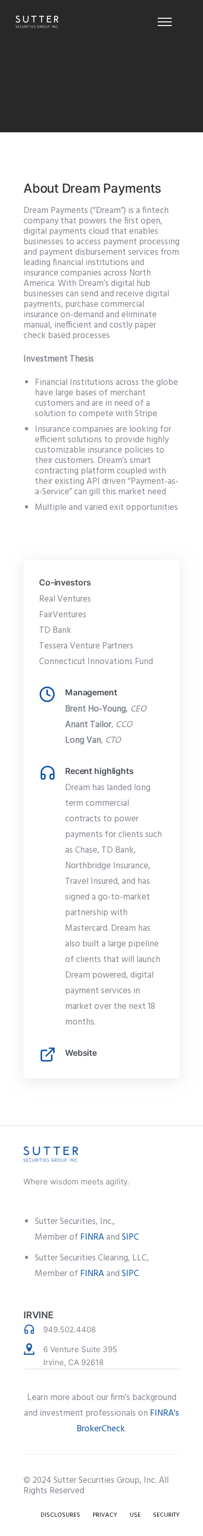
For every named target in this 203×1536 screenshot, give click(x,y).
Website (81, 1052)
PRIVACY (105, 1515)
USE (135, 1515)
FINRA (92, 1237)
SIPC (130, 1237)
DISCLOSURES (60, 1515)
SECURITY (166, 1515)
